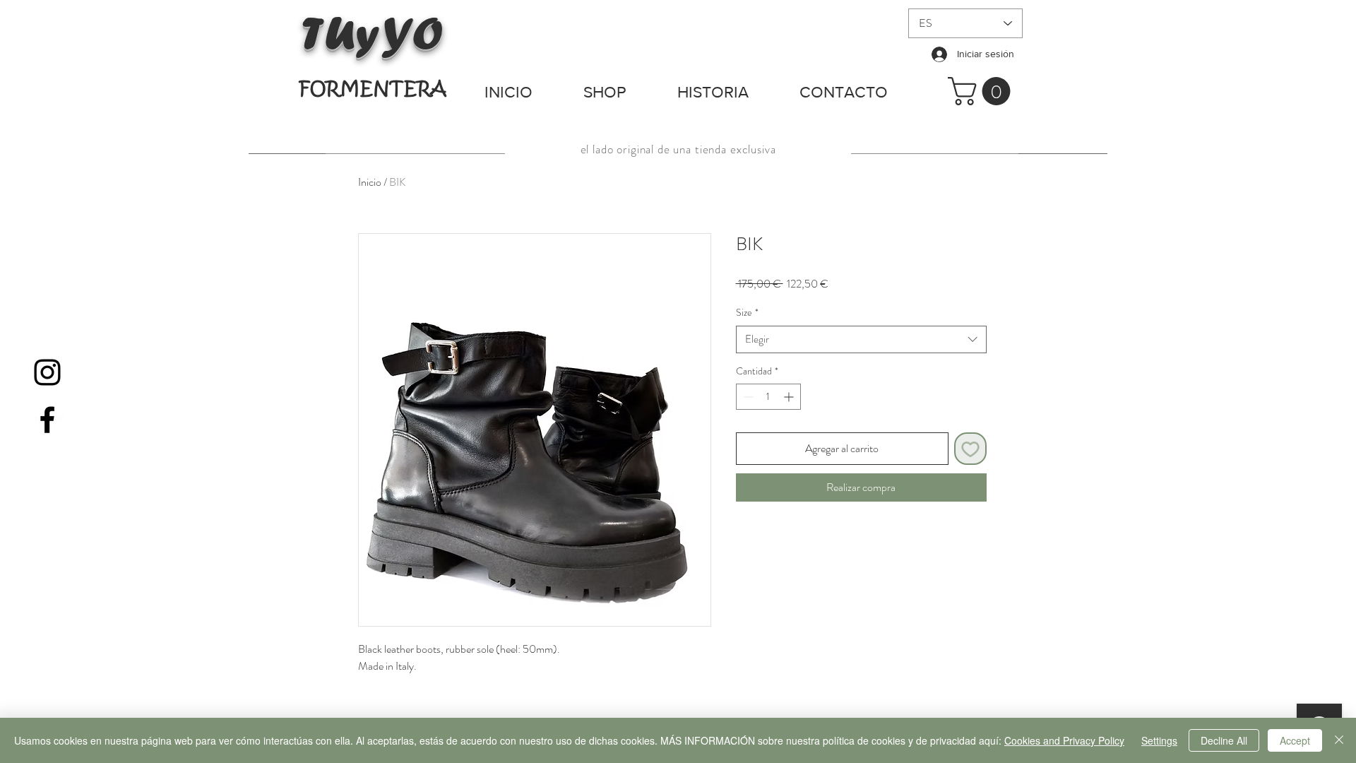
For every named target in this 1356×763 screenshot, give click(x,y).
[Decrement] (747, 396)
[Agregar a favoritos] (970, 448)
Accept (1295, 740)
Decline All (1224, 740)
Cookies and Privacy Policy (1064, 740)
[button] (982, 91)
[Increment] (790, 396)
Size (747, 312)
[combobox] (861, 339)
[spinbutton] (768, 396)
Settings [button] (1159, 740)
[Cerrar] (1339, 740)
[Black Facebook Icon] (47, 419)
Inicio (369, 182)
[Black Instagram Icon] (47, 372)
